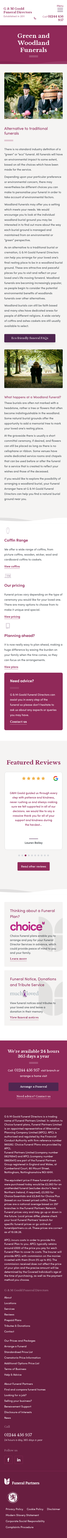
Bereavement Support (17, 1406)
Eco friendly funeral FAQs (29, 338)
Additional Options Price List (21, 1363)
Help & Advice (12, 1374)
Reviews (9, 1314)
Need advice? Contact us (34, 1096)
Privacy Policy (14, 1509)
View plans (11, 667)
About (8, 1297)
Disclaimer (53, 1509)
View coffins (12, 566)
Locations (10, 1303)
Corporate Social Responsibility (25, 1521)
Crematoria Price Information (22, 1357)
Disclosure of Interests (18, 1412)
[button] (19, 855)
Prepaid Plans (12, 1320)
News (7, 1418)
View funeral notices (24, 1017)
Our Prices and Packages (19, 1340)
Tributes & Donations (17, 1326)
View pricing (12, 616)
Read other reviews (33, 866)
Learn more (18, 958)
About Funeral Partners (18, 1384)
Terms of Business (15, 1369)
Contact (9, 1331)
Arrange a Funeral (33, 1086)
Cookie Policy (35, 1509)
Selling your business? (18, 1401)
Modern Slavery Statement (22, 1515)
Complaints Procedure (19, 1527)
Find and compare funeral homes (25, 1389)
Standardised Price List (18, 1352)
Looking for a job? (15, 1395)
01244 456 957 (26, 1070)
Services (9, 1309)
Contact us (18, 721)
